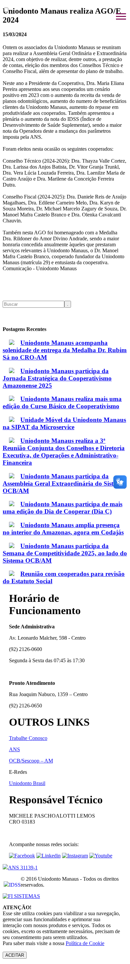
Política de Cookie (85, 943)
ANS (14, 749)
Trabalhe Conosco (28, 738)
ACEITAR (14, 955)
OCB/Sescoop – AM (31, 760)
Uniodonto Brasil (27, 783)
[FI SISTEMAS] (21, 896)
